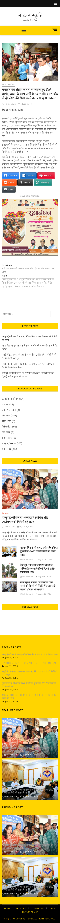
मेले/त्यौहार (7, 427)
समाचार (5, 438)
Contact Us (38, 908)
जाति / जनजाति (9, 410)
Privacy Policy (30, 912)
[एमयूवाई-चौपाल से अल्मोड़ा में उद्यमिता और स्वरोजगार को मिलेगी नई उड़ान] (30, 489)
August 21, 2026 (26, 526)
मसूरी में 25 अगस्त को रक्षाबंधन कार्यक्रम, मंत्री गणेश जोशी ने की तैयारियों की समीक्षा (29, 356)
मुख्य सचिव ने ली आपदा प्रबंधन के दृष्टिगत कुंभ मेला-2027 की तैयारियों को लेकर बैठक (28, 365)
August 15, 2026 (44, 577)
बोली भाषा (6, 421)
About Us (21, 908)
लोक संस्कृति (30, 16)
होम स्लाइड (6, 449)
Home (7, 908)
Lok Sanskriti (9, 104)
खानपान (5, 404)
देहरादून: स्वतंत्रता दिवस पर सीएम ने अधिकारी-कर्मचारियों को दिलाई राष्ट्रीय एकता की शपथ (28, 375)
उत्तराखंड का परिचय (8, 84)
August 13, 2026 (44, 594)
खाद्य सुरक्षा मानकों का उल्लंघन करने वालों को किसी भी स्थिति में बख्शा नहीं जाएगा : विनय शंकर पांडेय (37, 586)
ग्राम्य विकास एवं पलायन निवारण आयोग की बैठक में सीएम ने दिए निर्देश (30, 347)
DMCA (52, 908)
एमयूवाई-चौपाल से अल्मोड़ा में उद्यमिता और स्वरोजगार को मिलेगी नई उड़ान (30, 338)
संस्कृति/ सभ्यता (9, 443)
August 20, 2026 (44, 559)
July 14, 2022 (26, 104)
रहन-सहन (6, 432)
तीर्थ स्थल (6, 415)
